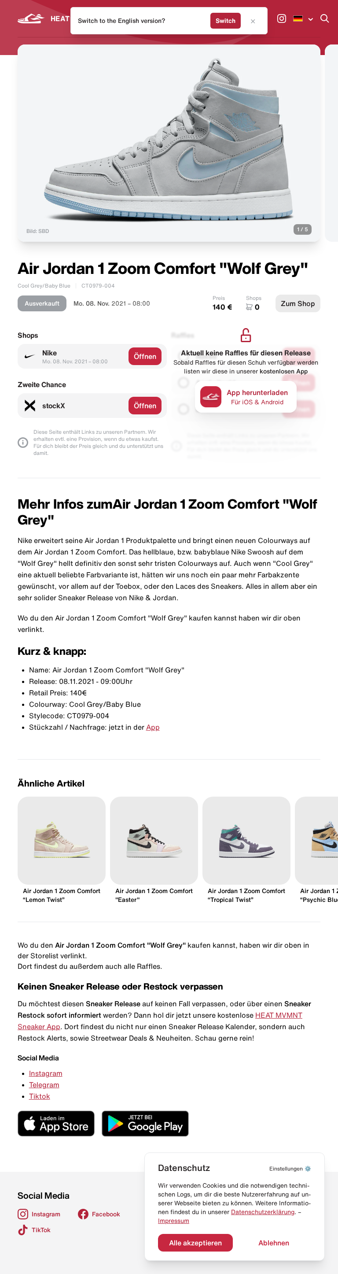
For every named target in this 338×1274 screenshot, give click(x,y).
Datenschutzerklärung (262, 1212)
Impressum (173, 1221)
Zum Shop (298, 303)
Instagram (45, 1073)
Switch (225, 21)
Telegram (44, 1084)
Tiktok (39, 1096)
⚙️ (290, 1168)
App (153, 727)
